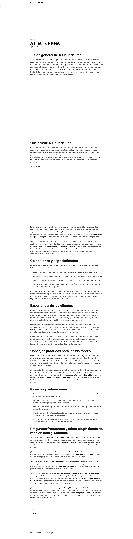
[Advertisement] (66, 21)
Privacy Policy (35, 511)
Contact (33, 513)
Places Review (36, 2)
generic (33, 39)
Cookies (33, 510)
